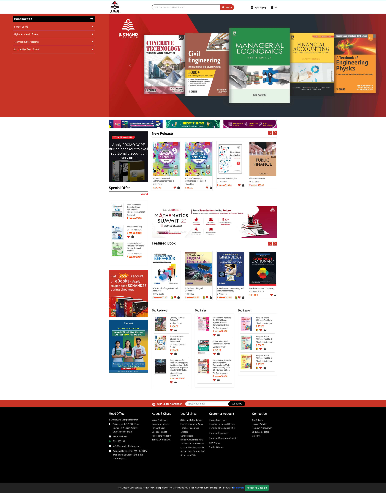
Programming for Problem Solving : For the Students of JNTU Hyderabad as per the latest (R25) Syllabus (179, 365)
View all (144, 194)
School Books (21, 26)
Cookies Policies (159, 432)
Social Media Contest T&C (192, 451)
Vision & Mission (159, 420)
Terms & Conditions (161, 440)
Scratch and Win (188, 455)
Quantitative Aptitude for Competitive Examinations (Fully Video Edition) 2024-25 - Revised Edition (222, 365)
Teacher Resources (189, 428)
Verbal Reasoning (134, 227)
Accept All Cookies (257, 487)
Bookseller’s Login (217, 420)
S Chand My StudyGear (191, 420)
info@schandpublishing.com (126, 446)
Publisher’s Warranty (161, 436)
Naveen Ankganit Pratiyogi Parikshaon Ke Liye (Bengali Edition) (135, 247)
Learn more (238, 488)
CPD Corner (214, 443)
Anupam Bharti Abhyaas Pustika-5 (264, 356)
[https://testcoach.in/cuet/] (128, 346)
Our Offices (257, 420)
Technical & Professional (26, 41)
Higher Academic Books (26, 34)
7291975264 (119, 441)
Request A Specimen (262, 428)
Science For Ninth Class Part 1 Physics (221, 342)
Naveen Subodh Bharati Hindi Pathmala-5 (177, 338)
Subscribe (236, 403)
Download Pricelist (218, 433)
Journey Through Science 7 (177, 319)
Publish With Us (259, 424)
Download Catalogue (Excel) (222, 438)
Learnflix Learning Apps (191, 424)
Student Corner (216, 447)
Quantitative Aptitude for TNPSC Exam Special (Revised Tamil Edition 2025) (222, 321)
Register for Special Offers (222, 424)
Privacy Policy (158, 428)
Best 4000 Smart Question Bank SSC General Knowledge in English (136, 208)
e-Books (184, 432)
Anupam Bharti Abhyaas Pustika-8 (264, 337)
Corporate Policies (160, 424)
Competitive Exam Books (26, 49)
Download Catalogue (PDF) (222, 428)
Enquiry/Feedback (260, 432)
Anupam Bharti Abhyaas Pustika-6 (264, 319)
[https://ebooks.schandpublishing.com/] (128, 293)
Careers (256, 436)
